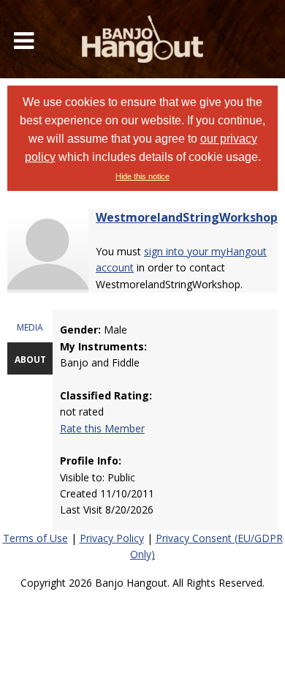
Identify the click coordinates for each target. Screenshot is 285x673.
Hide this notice (142, 176)
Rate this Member (102, 428)
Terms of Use (35, 538)
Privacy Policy (112, 538)
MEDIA (30, 327)
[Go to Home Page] (142, 39)
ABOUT (30, 359)
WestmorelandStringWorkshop (187, 217)
